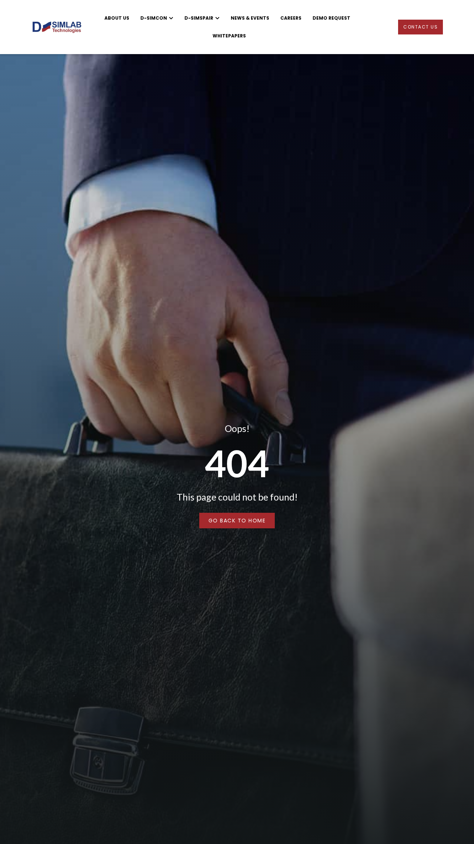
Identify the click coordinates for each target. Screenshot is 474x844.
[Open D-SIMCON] (171, 18)
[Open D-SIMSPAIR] (217, 18)
